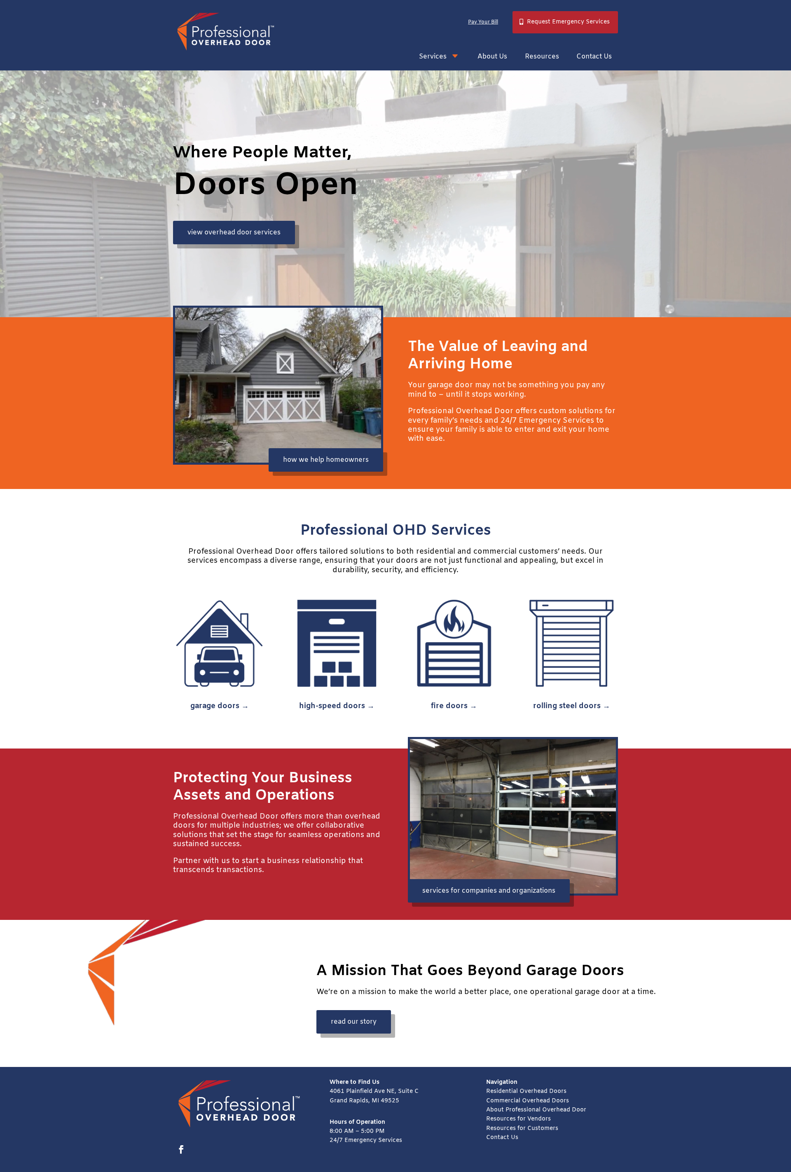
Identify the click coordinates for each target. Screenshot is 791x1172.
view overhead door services (234, 232)
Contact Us (502, 1138)
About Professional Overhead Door (536, 1110)
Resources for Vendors (518, 1119)
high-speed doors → (336, 706)
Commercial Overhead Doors (527, 1101)
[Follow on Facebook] (181, 1149)
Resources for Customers (522, 1128)
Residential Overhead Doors (526, 1091)
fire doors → (454, 706)
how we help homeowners (326, 460)
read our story (354, 1022)
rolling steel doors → (571, 706)
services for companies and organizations (488, 891)
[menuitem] (439, 56)
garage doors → (219, 706)
